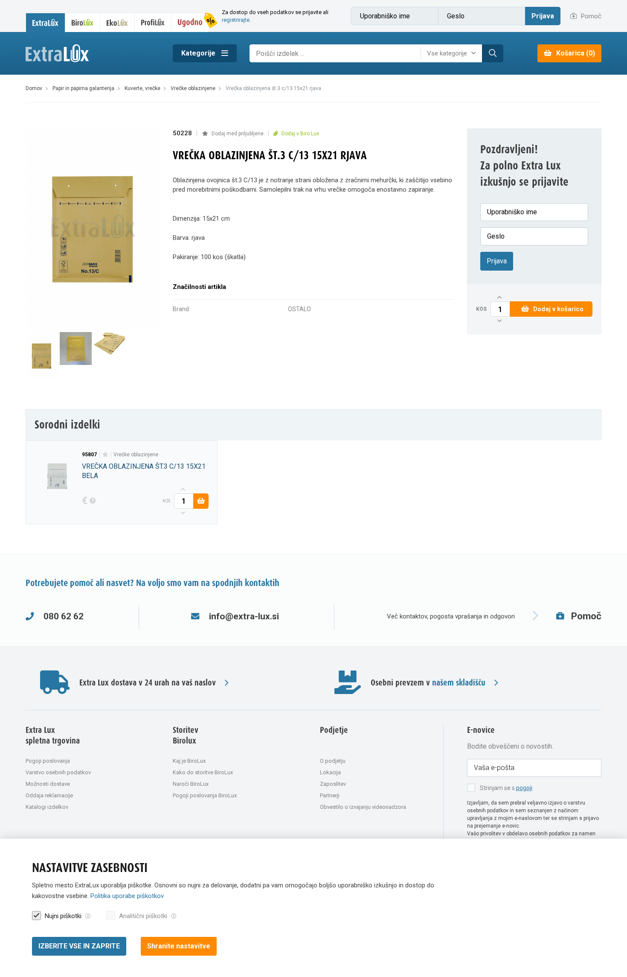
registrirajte (236, 20)
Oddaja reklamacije (49, 795)
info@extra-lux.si (244, 616)
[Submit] (492, 53)
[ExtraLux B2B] (45, 22)
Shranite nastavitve (178, 946)
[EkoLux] (117, 22)
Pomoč (590, 16)
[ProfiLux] (153, 22)
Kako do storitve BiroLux (203, 772)
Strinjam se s (506, 788)
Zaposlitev (333, 784)
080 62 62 (64, 616)
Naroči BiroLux (191, 784)
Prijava (542, 16)
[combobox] (453, 53)
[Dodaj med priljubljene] (105, 455)
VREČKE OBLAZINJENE (135, 455)
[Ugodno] (190, 22)
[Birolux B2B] (82, 22)
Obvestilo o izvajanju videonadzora (363, 807)
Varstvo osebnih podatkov (58, 772)
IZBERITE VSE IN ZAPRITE (79, 946)
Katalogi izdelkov (47, 807)
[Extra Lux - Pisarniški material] (93, 53)
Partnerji (330, 795)
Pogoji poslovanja (48, 761)
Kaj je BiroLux (189, 761)
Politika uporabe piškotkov (127, 896)
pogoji (524, 788)
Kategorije (199, 53)
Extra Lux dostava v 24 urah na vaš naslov (147, 683)
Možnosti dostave (48, 784)
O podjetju (332, 761)
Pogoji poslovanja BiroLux (205, 795)
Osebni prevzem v (428, 683)
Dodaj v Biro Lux (299, 134)
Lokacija (330, 772)
